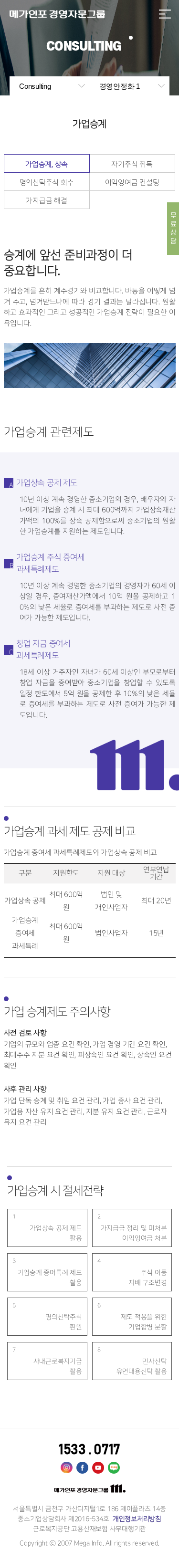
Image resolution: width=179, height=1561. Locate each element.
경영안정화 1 (119, 86)
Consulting (35, 86)
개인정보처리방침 (136, 1518)
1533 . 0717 (89, 1450)
